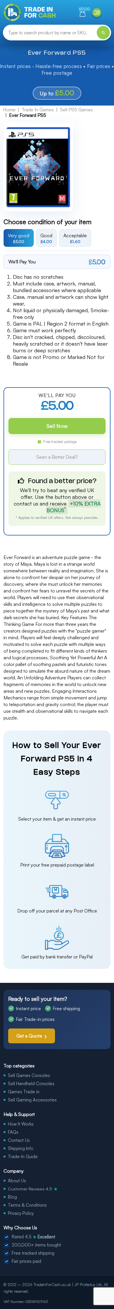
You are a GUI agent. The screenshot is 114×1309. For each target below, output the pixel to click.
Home (9, 109)
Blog (12, 1197)
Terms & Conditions (27, 1205)
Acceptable (75, 238)
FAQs (13, 1132)
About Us (17, 1180)
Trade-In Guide (23, 1156)
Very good (18, 238)
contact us (26, 503)
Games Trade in (23, 1091)
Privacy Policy (21, 1213)
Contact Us (19, 1140)
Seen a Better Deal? (57, 457)
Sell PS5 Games (76, 109)
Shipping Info (20, 1148)
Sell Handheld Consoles (31, 1083)
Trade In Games (38, 109)
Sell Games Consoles (29, 1075)
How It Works (21, 1124)
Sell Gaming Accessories (32, 1100)
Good (46, 238)
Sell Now (57, 426)
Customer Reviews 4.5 (33, 1188)
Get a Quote (29, 1036)
